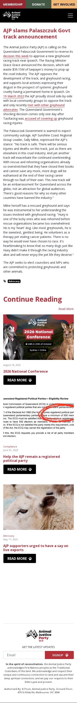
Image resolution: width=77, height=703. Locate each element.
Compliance (10, 446)
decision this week (16, 56)
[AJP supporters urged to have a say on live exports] (38, 507)
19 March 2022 (13, 96)
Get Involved (64, 4)
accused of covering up (41, 118)
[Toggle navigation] (70, 15)
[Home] (11, 15)
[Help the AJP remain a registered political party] (38, 418)
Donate (38, 4)
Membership (13, 4)
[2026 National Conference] (38, 337)
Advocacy (14, 281)
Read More (66, 309)
